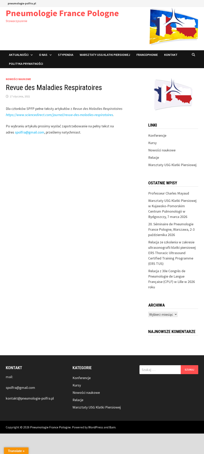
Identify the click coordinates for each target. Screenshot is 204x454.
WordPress (95, 427)
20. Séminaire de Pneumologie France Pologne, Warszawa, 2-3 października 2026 (171, 229)
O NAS (43, 55)
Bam (112, 427)
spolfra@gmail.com (29, 132)
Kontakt (171, 55)
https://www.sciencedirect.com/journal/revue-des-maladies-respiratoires (59, 114)
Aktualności (18, 55)
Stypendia (65, 55)
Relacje (153, 157)
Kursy (152, 142)
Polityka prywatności (26, 64)
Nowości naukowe (18, 79)
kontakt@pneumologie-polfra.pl (30, 398)
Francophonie (147, 55)
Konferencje (157, 135)
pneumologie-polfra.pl (22, 3)
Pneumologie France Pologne (62, 13)
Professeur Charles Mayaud (168, 193)
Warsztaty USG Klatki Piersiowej (105, 55)
